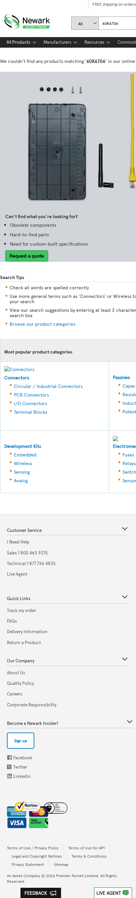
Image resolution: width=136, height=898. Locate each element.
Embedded (25, 454)
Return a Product (24, 642)
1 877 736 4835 (31, 563)
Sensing (22, 472)
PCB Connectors (31, 395)
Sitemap (61, 864)
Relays (129, 463)
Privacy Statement (28, 864)
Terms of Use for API (86, 847)
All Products (18, 42)
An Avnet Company (23, 875)
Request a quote (27, 256)
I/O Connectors (30, 403)
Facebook (9, 757)
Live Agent (108, 893)
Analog (21, 480)
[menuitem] (18, 42)
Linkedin (9, 776)
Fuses (128, 454)
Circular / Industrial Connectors (48, 386)
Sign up (20, 740)
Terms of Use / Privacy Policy (33, 847)
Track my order (21, 610)
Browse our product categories (42, 324)
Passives (121, 377)
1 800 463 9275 (27, 552)
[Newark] (35, 20)
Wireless (23, 463)
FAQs (12, 621)
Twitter (10, 767)
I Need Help (18, 542)
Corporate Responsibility (31, 704)
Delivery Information (27, 631)
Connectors (16, 377)
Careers (14, 693)
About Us (16, 672)
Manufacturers (57, 42)
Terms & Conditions (89, 856)
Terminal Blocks (30, 412)
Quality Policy (20, 683)
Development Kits (22, 446)
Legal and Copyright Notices (37, 856)
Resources (94, 42)
